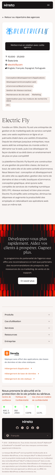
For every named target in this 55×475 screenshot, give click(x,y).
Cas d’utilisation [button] (13, 321)
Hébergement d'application (17, 368)
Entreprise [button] (10, 341)
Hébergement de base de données (20, 373)
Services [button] (9, 328)
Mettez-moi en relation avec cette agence (27, 46)
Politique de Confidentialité (22, 398)
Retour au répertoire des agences (22, 17)
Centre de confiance (6, 398)
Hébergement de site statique (18, 379)
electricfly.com (15, 64)
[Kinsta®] (9, 5)
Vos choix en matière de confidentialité (41, 398)
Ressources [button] (11, 334)
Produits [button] (9, 314)
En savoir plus (27, 280)
